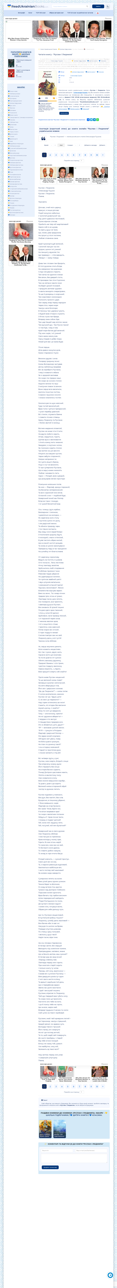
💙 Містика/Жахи (13, 200)
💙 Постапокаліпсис (14, 210)
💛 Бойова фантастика (15, 184)
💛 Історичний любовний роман (18, 188)
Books (29, 6)
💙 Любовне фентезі (14, 162)
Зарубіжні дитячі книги (46, 108)
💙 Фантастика (12, 129)
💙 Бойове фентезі (14, 181)
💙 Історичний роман (14, 191)
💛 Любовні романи (14, 93)
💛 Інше (10, 141)
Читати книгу (64, 113)
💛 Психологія (12, 112)
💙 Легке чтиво (12, 91)
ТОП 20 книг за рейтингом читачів (80, 13)
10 (97, 155)
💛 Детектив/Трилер (14, 179)
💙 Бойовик (11, 215)
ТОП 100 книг (41, 13)
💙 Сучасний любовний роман (17, 148)
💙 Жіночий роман (13, 153)
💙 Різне (10, 172)
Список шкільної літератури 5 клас (45, 104)
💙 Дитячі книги (12, 134)
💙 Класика (11, 120)
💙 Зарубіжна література (15, 143)
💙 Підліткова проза (14, 177)
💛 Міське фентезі (13, 193)
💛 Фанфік (11, 207)
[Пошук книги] (87, 6)
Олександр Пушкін (57, 61)
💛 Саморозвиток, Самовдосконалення (20, 117)
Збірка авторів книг (56, 13)
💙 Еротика (11, 158)
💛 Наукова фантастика (15, 169)
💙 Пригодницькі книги (15, 101)
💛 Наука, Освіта (13, 131)
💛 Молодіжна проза (14, 174)
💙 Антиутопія (12, 186)
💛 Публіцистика (13, 122)
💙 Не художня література (16, 205)
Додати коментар (50, 1167)
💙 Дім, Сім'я (12, 105)
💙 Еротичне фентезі (14, 167)
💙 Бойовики (12, 110)
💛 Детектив (12, 150)
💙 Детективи (12, 124)
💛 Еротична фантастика (15, 212)
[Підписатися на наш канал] (98, 13)
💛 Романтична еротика (15, 160)
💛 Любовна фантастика (15, 165)
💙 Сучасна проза (13, 96)
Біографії (21, 13)
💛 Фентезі (11, 108)
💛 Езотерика (12, 98)
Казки (40, 109)
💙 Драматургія (13, 139)
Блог (30, 13)
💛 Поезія (11, 136)
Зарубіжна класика (44, 106)
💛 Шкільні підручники (14, 103)
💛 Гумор (10, 127)
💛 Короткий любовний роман (17, 155)
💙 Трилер (11, 196)
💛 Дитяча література (14, 198)
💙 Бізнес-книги (13, 115)
